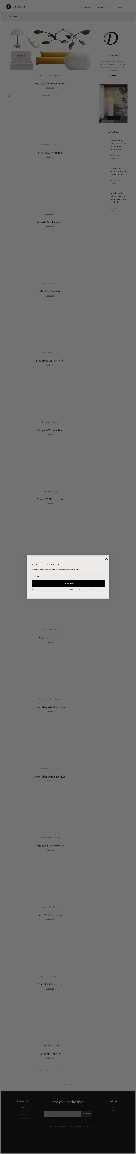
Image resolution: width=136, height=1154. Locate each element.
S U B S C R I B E (68, 583)
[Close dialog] (106, 558)
